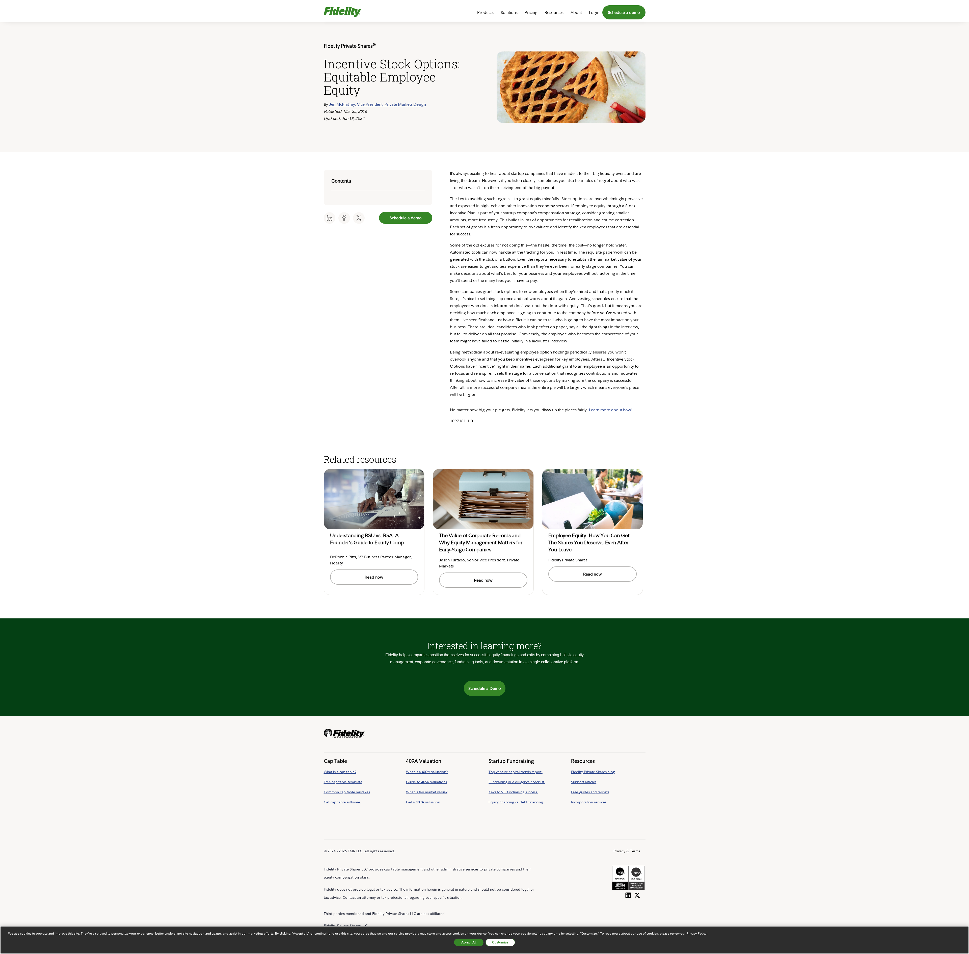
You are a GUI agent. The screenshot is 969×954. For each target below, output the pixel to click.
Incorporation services (588, 802)
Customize (500, 942)
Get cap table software (342, 802)
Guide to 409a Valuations (426, 781)
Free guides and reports (590, 791)
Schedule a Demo (484, 688)
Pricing (531, 12)
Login (594, 12)
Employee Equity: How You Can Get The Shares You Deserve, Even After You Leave (589, 542)
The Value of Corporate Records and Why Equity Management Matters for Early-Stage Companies (480, 542)
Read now (374, 577)
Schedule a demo (624, 12)
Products (485, 12)
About (576, 12)
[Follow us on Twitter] (637, 894)
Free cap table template (343, 781)
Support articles (583, 781)
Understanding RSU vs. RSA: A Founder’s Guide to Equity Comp (367, 539)
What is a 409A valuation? (427, 771)
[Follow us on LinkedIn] (628, 894)
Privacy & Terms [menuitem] (626, 851)
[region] (484, 940)
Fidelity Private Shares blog (593, 771)
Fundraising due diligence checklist (517, 781)
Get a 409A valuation (423, 802)
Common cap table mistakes (347, 791)
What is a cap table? (340, 771)
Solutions (509, 12)
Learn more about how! (610, 410)
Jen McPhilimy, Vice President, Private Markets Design (377, 104)
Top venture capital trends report (516, 771)
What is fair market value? (426, 791)
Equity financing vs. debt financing (516, 802)
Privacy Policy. (697, 933)
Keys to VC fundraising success (513, 791)
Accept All (468, 942)
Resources (554, 12)
